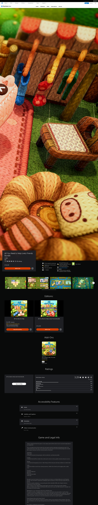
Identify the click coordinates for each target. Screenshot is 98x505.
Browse (60, 6)
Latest (37, 6)
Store (6, 3)
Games (16, 3)
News (38, 3)
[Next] (93, 283)
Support (44, 3)
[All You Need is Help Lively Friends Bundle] (15, 283)
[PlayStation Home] (2, 3)
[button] (63, 267)
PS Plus (23, 3)
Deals (48, 6)
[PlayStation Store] (6, 6)
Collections (42, 6)
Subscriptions (54, 6)
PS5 (11, 3)
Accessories (30, 3)
